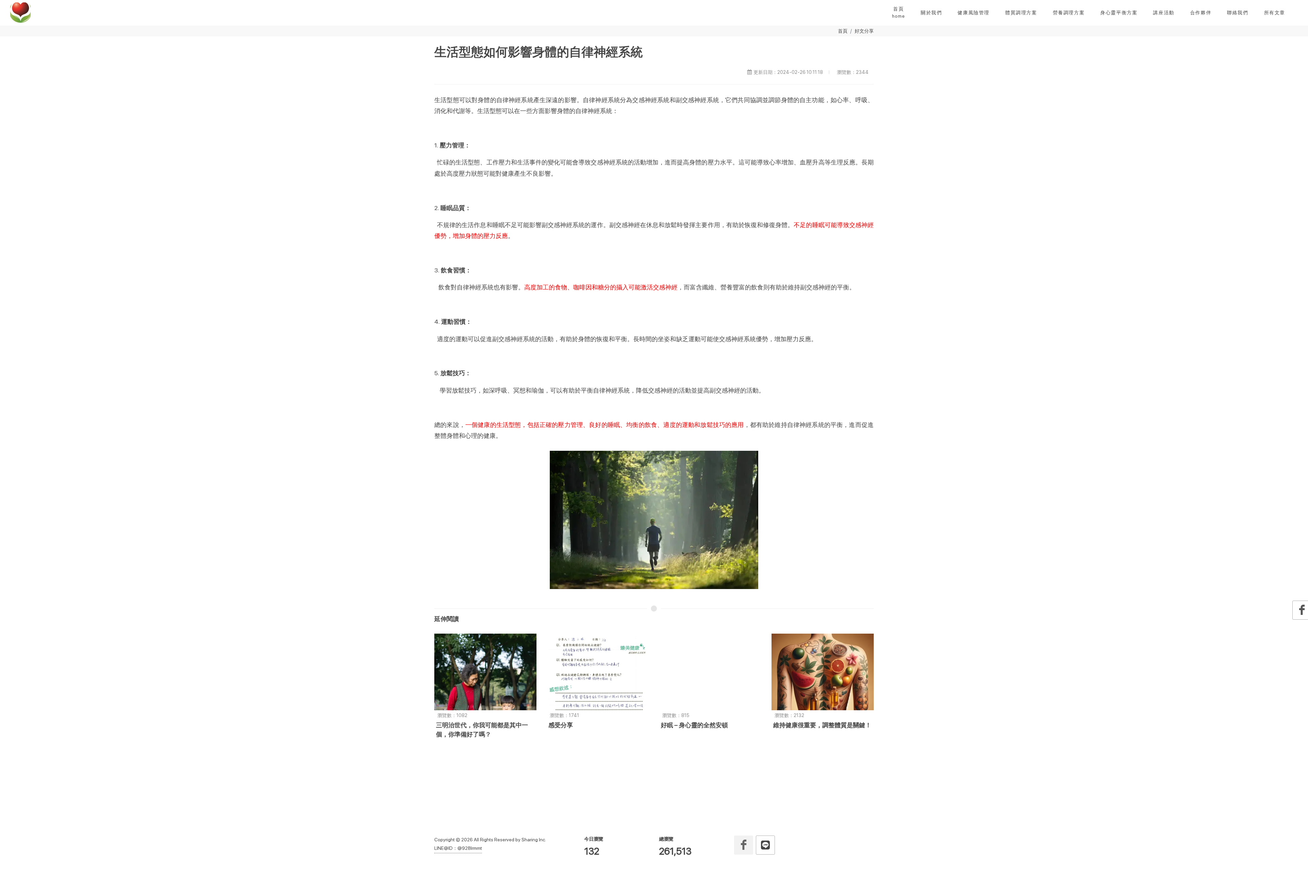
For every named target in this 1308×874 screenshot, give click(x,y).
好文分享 (864, 31)
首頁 (842, 31)
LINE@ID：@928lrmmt (458, 848)
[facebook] (743, 845)
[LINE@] (765, 845)
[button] (931, 12)
